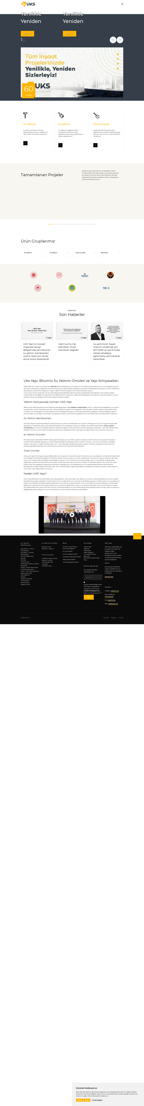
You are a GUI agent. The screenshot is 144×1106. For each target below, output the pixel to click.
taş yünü (65, 440)
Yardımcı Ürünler (47, 560)
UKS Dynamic (25, 580)
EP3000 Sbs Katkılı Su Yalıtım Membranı (30, 564)
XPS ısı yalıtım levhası (78, 440)
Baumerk (87, 556)
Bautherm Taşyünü (48, 548)
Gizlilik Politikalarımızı (92, 591)
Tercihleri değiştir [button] (97, 1100)
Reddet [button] (87, 1100)
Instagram (113, 617)
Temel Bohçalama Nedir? (71, 562)
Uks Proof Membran (27, 556)
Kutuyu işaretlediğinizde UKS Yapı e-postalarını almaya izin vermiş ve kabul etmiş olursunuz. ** (93, 589)
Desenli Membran (26, 579)
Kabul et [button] (79, 1100)
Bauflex (23, 577)
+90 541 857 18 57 (109, 596)
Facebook (106, 617)
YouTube (120, 617)
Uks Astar (45, 564)
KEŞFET (26, 33)
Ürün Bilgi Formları (90, 554)
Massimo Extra (25, 584)
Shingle (23, 558)
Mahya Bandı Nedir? (69, 559)
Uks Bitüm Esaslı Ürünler (50, 558)
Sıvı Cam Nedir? (68, 551)
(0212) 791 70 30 (115, 591)
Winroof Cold (25, 582)
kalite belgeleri (105, 411)
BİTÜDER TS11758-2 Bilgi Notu (91, 559)
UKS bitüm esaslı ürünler (59, 458)
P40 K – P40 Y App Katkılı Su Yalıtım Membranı (30, 572)
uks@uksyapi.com (113, 603)
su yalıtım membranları (69, 423)
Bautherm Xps (46, 547)
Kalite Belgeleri (89, 552)
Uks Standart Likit (47, 562)
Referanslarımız (103, 481)
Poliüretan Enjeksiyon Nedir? (72, 557)
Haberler (87, 548)
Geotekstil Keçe (47, 566)
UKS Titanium (25, 562)
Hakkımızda (87, 547)
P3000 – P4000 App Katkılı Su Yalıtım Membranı (29, 568)
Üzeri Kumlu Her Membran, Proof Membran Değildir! (68, 347)
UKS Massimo (25, 575)
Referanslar (87, 550)
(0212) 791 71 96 (111, 600)
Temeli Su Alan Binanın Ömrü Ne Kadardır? (70, 547)
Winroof (23, 560)
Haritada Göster (109, 576)
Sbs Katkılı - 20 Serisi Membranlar (27, 553)
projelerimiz (115, 481)
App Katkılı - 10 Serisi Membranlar (27, 549)
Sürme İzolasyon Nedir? (70, 554)
